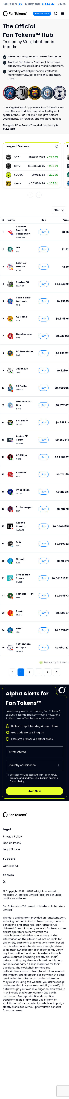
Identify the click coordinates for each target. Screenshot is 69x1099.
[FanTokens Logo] (15, 815)
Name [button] (11, 220)
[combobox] (34, 765)
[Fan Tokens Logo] (15, 13)
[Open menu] (62, 13)
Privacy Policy (17, 781)
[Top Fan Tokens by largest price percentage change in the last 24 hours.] (56, 146)
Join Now (34, 791)
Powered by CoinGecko (56, 662)
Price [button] (66, 220)
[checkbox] (7, 774)
